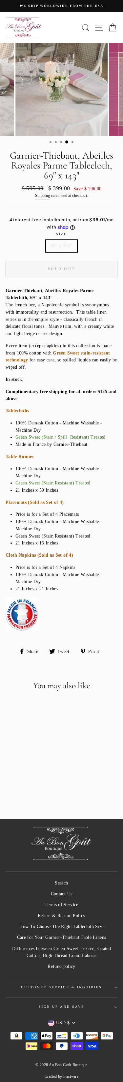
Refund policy (61, 966)
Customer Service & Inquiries (61, 987)
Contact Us (61, 893)
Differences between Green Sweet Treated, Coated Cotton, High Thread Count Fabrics (61, 952)
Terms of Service (61, 904)
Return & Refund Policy (61, 915)
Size (61, 234)
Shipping (42, 196)
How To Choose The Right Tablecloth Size (61, 926)
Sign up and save (61, 1006)
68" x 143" (61, 245)
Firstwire (70, 1076)
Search (61, 883)
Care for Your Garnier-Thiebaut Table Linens (61, 937)
